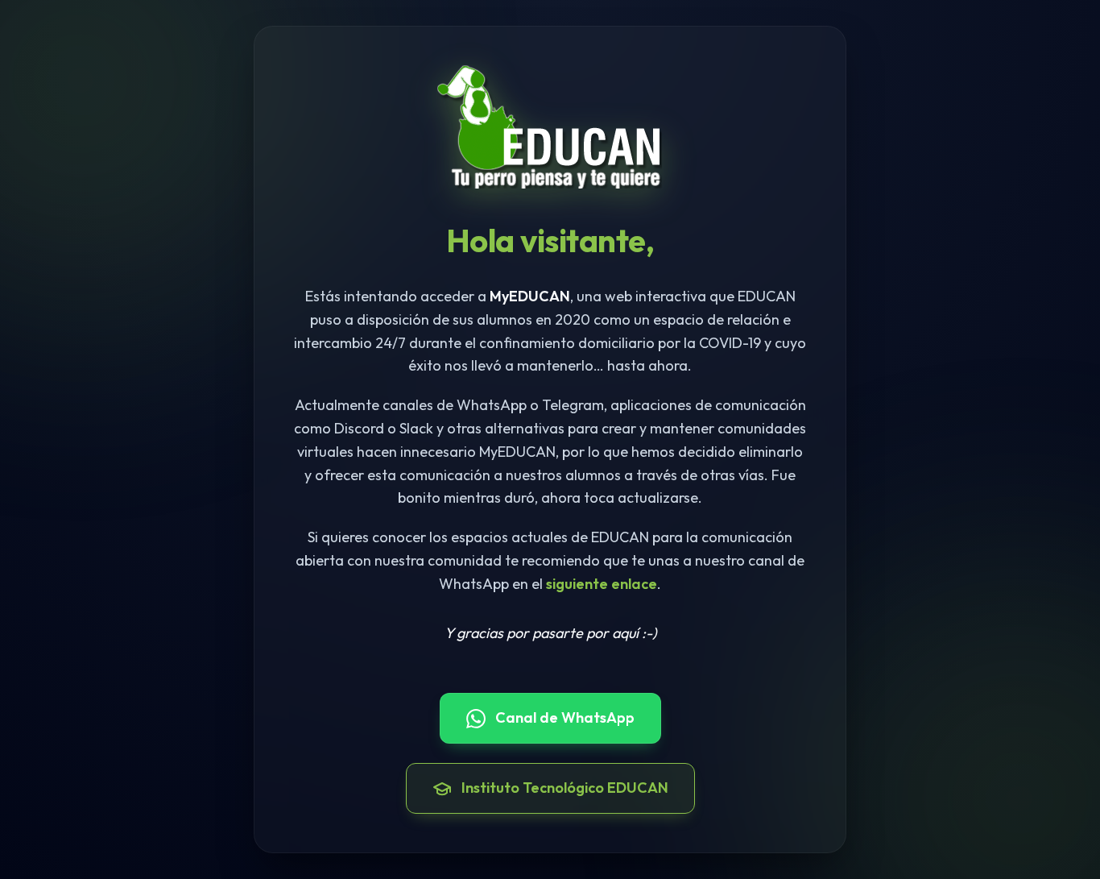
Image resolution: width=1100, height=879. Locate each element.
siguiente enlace (601, 583)
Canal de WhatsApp (565, 717)
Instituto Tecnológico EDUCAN (564, 787)
